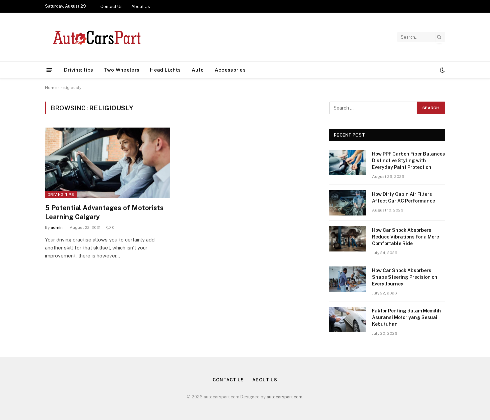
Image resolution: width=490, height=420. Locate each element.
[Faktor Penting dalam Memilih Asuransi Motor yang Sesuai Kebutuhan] (347, 319)
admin (57, 227)
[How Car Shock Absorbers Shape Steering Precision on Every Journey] (347, 279)
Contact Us (111, 6)
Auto (198, 70)
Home (51, 87)
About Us (140, 6)
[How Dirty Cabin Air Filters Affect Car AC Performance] (347, 202)
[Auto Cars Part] (95, 37)
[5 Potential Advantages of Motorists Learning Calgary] (107, 163)
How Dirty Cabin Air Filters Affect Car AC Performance (403, 198)
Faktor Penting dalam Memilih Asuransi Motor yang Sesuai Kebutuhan (406, 317)
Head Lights (165, 70)
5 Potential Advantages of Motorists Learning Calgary (104, 212)
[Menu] (49, 70)
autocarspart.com (284, 396)
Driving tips (78, 70)
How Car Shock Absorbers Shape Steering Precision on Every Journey (404, 277)
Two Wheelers (122, 70)
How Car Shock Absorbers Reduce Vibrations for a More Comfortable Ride (405, 236)
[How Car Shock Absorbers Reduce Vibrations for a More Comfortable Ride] (347, 238)
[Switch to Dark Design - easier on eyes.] (441, 70)
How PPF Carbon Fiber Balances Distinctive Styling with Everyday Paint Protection (408, 160)
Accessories (230, 70)
